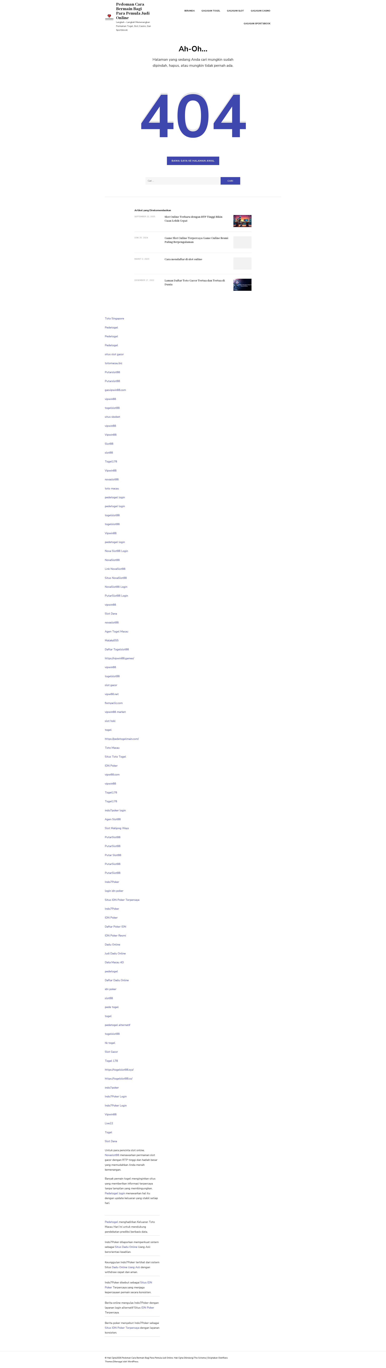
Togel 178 (111, 1061)
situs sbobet (112, 417)
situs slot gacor (114, 354)
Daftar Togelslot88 (117, 649)
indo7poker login (115, 810)
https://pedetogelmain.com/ (122, 739)
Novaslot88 (112, 1155)
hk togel (110, 1043)
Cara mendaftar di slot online (183, 259)
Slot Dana (111, 613)
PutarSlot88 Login (116, 595)
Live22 (109, 1123)
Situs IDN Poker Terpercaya (122, 900)
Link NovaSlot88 (115, 569)
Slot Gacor (111, 1052)
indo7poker (112, 1087)
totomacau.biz (113, 363)
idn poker (110, 989)
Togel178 (111, 461)
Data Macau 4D (114, 962)
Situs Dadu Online (126, 1247)
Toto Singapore (114, 318)
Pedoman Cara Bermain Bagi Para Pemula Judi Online (133, 11)
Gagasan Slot (235, 10)
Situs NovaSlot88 (116, 578)
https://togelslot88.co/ (118, 1078)
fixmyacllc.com (114, 703)
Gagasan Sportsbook (257, 23)
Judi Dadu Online (115, 953)
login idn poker (114, 891)
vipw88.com (112, 774)
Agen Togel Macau (116, 631)
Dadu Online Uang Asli (126, 1267)
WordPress (133, 1361)
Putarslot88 (112, 372)
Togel (108, 1132)
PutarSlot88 (112, 837)
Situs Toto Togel (115, 756)
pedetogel (111, 971)
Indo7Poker (112, 882)
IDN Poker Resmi (115, 935)
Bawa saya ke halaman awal (193, 160)
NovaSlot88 (112, 560)
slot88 (109, 452)
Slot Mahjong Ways (117, 828)
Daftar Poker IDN (115, 926)
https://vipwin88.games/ (119, 658)
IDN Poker (111, 765)
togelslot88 (112, 408)
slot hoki (110, 721)
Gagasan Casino (260, 10)
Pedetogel (111, 327)
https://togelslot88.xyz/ (119, 1070)
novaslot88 (112, 479)
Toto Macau (112, 748)
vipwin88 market (115, 712)
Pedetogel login (115, 1193)
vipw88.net (112, 694)
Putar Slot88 (113, 855)
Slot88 (109, 444)
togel (108, 730)
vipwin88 (110, 399)
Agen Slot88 (113, 819)
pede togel (112, 1007)
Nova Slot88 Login (116, 551)
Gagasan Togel (210, 10)
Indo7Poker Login (116, 1096)
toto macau (112, 488)
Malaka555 (112, 640)
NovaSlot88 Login (116, 587)
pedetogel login (115, 497)
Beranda (189, 10)
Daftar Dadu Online (117, 980)
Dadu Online (112, 944)
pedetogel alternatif (117, 1025)
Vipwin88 (111, 435)
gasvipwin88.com (115, 390)
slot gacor (111, 685)
